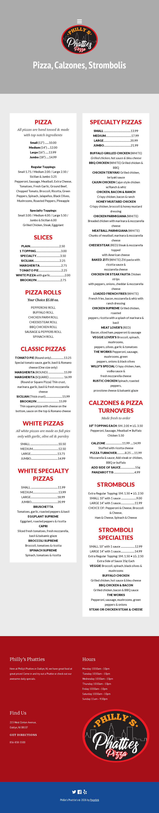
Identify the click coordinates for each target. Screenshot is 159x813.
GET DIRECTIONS (23, 735)
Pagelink (94, 800)
